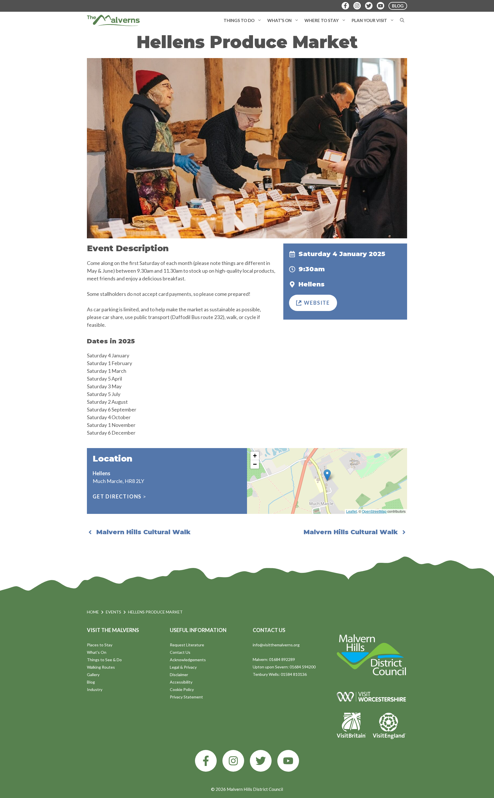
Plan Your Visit (369, 20)
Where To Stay (321, 20)
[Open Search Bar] (402, 20)
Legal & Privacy (183, 667)
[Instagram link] (233, 761)
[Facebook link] (206, 761)
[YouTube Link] (380, 5)
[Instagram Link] (357, 5)
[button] (259, 20)
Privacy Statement (186, 696)
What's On (96, 652)
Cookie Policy (182, 689)
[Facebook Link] (345, 5)
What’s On (279, 20)
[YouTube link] (288, 761)
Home (93, 611)
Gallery (93, 674)
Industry (94, 689)
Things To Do (239, 20)
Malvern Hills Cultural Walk (143, 532)
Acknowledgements (188, 659)
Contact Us (180, 652)
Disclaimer (179, 674)
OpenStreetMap (374, 511)
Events (113, 611)
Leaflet (351, 511)
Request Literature (187, 644)
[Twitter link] (261, 761)
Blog (91, 682)
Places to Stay (99, 644)
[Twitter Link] (369, 5)
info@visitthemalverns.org (276, 644)
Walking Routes (101, 667)
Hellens (311, 284)
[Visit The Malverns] (113, 20)
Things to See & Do (104, 659)
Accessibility (181, 682)
